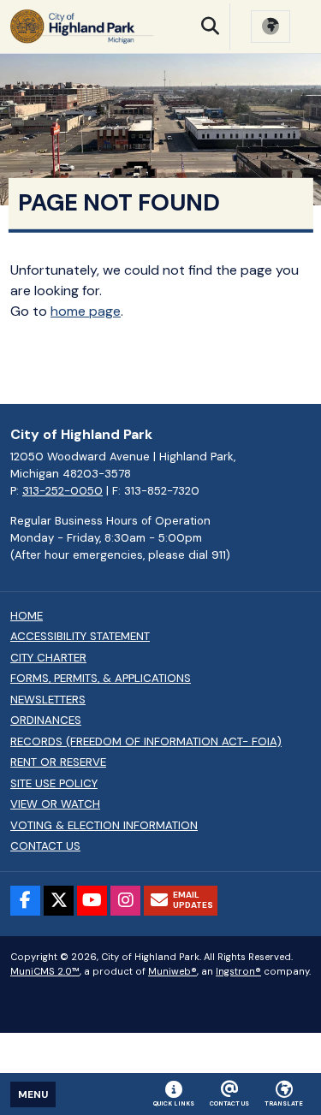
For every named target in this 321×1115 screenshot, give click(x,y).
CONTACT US (45, 846)
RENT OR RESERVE (58, 762)
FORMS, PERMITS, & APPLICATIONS (100, 678)
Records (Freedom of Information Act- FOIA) (146, 742)
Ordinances (45, 720)
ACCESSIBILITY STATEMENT (80, 636)
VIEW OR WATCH (55, 804)
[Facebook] (25, 901)
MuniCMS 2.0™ (45, 971)
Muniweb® (172, 971)
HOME (26, 616)
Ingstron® (238, 971)
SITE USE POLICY (54, 784)
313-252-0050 (62, 490)
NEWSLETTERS (48, 700)
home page (86, 311)
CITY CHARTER (48, 658)
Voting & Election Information (104, 826)
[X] (59, 901)
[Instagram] (125, 901)
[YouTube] (92, 901)
